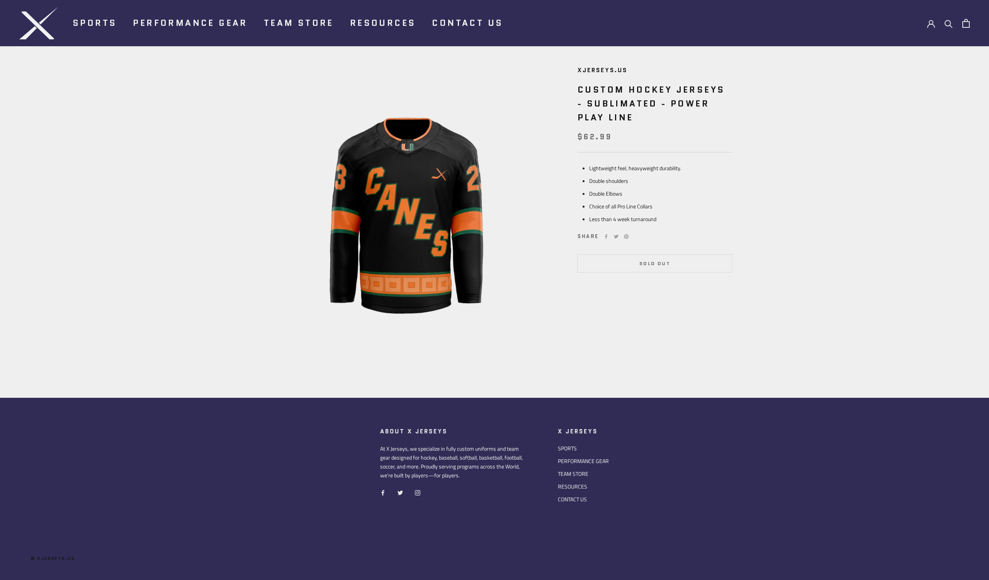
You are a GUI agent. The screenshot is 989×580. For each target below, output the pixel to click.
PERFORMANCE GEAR (190, 23)
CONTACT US (467, 23)
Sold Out (654, 263)
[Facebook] (606, 236)
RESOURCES (383, 23)
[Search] (949, 23)
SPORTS (95, 23)
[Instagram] (417, 491)
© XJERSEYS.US (53, 558)
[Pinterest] (626, 236)
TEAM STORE (299, 23)
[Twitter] (616, 236)
